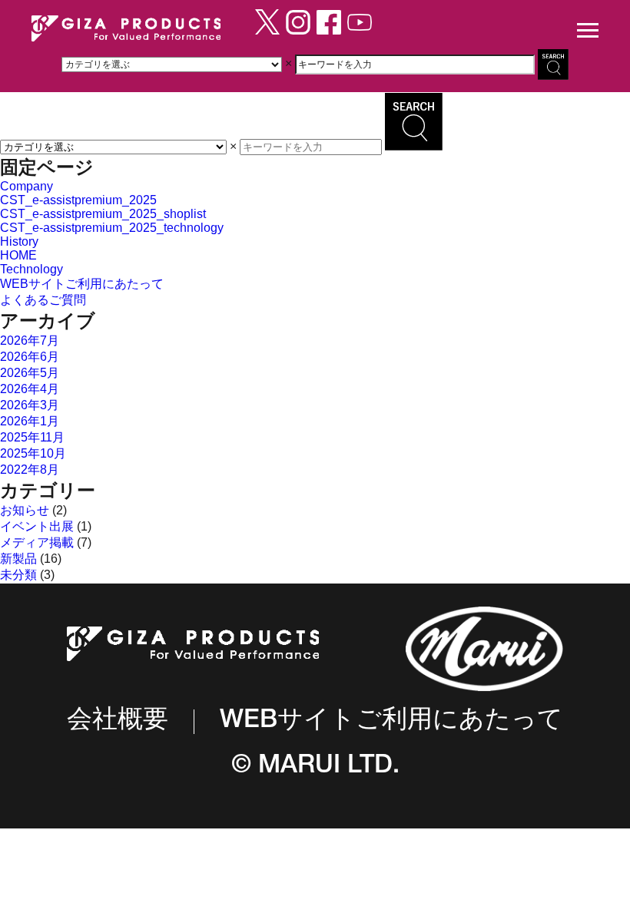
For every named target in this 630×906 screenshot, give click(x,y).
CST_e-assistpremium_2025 (78, 200)
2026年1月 (29, 421)
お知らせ (24, 510)
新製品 (18, 558)
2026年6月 (29, 356)
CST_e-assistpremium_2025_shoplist (103, 213)
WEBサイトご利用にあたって (82, 283)
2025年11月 (32, 437)
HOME (18, 255)
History (19, 241)
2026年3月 (29, 405)
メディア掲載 (37, 542)
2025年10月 (33, 453)
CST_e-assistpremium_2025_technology (112, 227)
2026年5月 (29, 372)
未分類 (18, 574)
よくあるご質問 (43, 299)
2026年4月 (29, 388)
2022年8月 (29, 469)
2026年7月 (29, 340)
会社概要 (117, 721)
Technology (31, 269)
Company (26, 186)
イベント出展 (37, 526)
